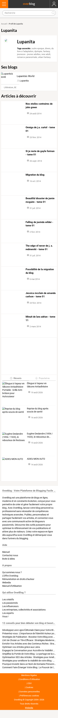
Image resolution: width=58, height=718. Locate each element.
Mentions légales (29, 675)
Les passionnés (10, 603)
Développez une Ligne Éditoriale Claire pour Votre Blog (29, 630)
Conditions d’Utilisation (29, 679)
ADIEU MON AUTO (36, 459)
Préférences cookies (29, 695)
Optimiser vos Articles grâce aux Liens (21, 647)
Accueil (4, 24)
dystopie (38, 51)
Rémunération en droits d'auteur (18, 579)
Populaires (44, 378)
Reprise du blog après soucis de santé (37, 410)
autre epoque (38, 48)
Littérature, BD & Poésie (14, 87)
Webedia (6, 582)
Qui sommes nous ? (12, 572)
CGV (30, 683)
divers (47, 48)
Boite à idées (8, 558)
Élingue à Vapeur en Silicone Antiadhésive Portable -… (37, 385)
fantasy (46, 51)
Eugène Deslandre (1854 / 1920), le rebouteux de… (40, 435)
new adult (45, 54)
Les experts (8, 613)
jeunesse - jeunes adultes (28, 54)
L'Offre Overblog (10, 575)
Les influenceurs (10, 606)
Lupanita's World (25, 76)
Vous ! (5, 616)
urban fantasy (44, 57)
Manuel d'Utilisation (12, 586)
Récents (17, 378)
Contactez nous (10, 555)
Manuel (6, 552)
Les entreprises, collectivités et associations (24, 609)
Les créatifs (8, 599)
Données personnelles (29, 691)
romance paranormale (27, 57)
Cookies (29, 687)
